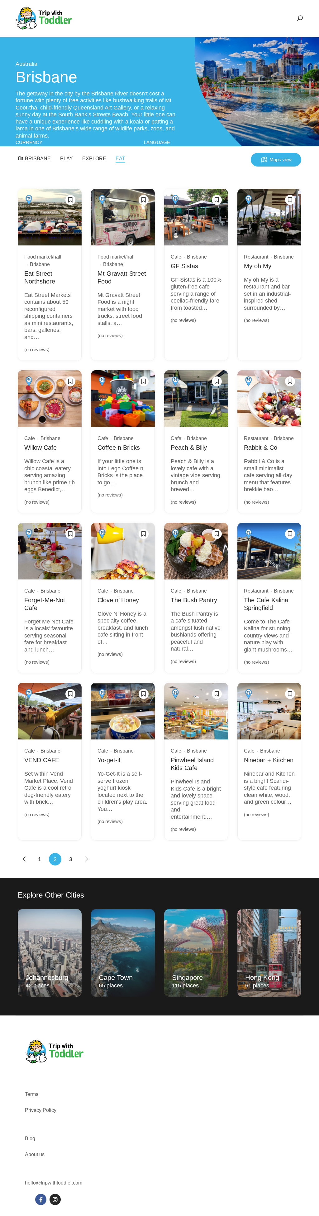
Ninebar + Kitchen (268, 760)
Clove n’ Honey (118, 600)
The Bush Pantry (194, 600)
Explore (94, 158)
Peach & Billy (189, 447)
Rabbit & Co (260, 447)
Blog (30, 1138)
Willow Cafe (40, 447)
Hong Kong (262, 977)
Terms (32, 1094)
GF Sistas (184, 266)
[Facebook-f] (40, 1199)
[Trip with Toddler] (44, 18)
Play (66, 158)
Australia (26, 64)
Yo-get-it (109, 760)
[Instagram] (55, 1199)
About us (35, 1154)
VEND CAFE (41, 760)
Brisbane (38, 158)
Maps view (280, 159)
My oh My (257, 266)
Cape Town (116, 977)
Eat (120, 158)
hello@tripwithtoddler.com (53, 1182)
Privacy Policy (40, 1110)
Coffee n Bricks (119, 447)
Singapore (187, 977)
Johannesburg (47, 977)
